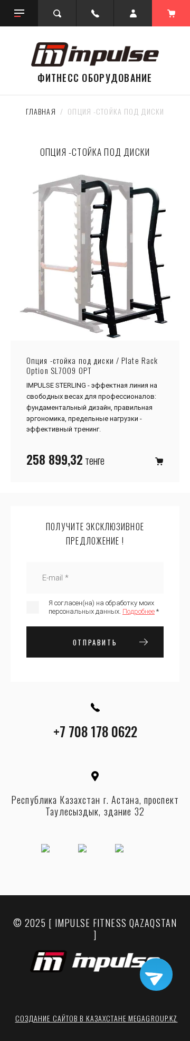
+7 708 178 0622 (95, 731)
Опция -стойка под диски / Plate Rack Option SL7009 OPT (92, 365)
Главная (41, 111)
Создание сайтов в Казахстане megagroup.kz (96, 1018)
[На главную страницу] (95, 54)
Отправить (95, 642)
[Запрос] (159, 461)
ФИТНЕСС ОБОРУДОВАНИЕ (94, 78)
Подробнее (138, 611)
